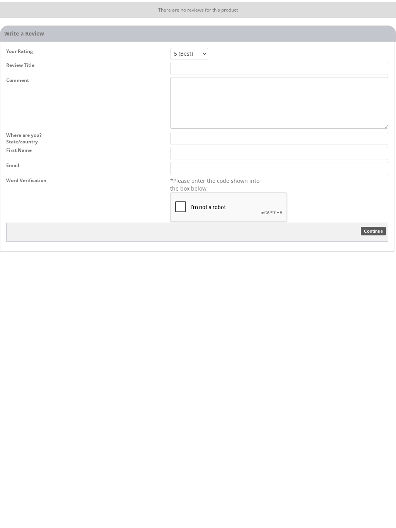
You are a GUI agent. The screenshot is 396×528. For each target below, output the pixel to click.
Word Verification (26, 180)
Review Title (20, 65)
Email (12, 165)
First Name (19, 150)
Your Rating (19, 51)
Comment (17, 80)
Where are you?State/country (24, 138)
